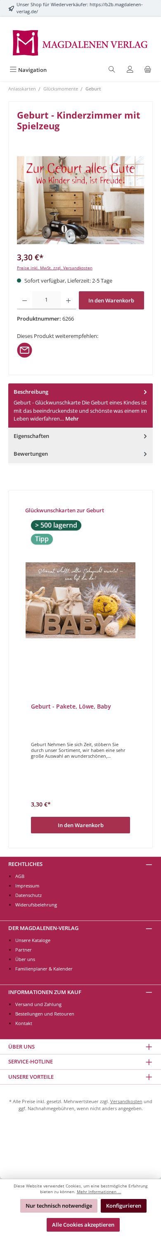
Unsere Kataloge (32, 940)
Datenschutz (28, 895)
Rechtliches (25, 864)
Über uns (25, 959)
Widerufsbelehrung (36, 905)
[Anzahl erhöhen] (68, 300)
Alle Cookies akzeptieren (83, 1224)
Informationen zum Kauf (44, 992)
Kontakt (23, 1023)
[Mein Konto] (130, 70)
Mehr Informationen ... (99, 1191)
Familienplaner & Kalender (44, 969)
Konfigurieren (123, 1205)
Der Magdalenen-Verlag (43, 928)
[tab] (80, 405)
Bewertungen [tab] (31, 453)
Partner (23, 950)
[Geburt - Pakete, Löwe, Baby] (80, 600)
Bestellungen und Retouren (44, 1014)
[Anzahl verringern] (24, 300)
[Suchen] (112, 70)
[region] (80, 200)
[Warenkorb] (148, 70)
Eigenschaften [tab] (31, 436)
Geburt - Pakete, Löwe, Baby (71, 706)
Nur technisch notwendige (59, 1205)
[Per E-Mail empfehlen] (24, 349)
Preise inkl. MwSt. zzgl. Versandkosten (54, 268)
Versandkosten (126, 1101)
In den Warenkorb (111, 300)
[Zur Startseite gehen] (80, 42)
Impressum (27, 886)
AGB (19, 876)
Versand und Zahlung (38, 1004)
